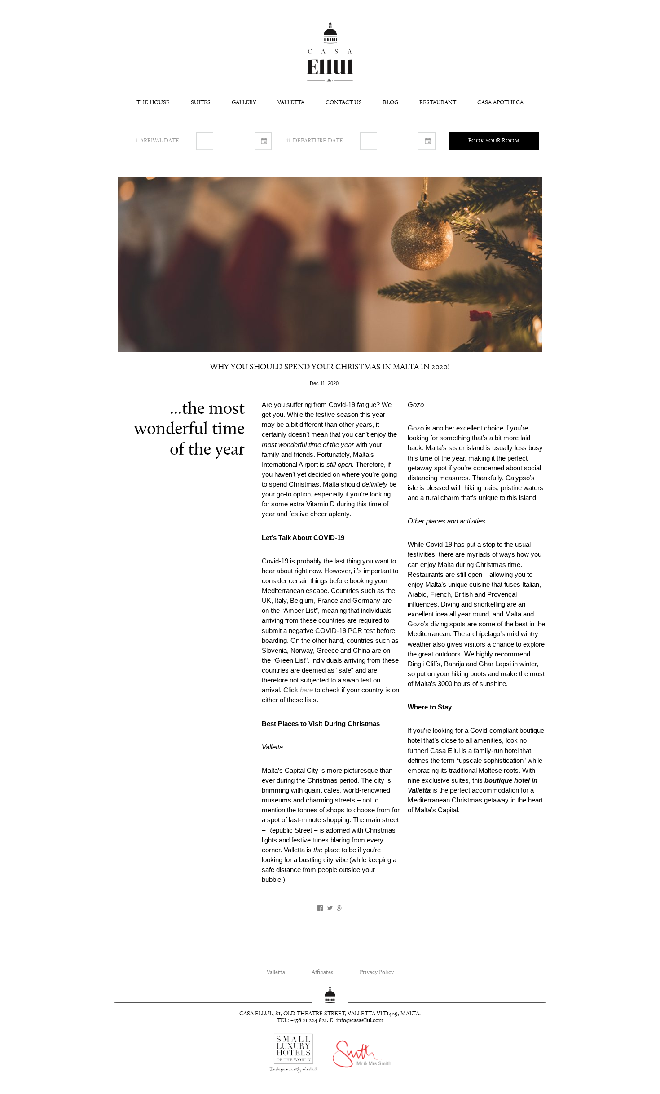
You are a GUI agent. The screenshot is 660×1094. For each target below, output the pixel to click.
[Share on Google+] (340, 908)
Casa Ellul (330, 52)
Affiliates (322, 972)
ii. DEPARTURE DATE (314, 141)
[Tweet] (330, 908)
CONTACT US (344, 103)
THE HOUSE (153, 103)
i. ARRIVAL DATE (157, 141)
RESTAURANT (437, 103)
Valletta (276, 972)
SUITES (201, 103)
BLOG (390, 103)
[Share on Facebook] (320, 908)
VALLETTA (290, 103)
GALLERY (244, 103)
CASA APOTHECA (500, 103)
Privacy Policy (377, 972)
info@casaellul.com (359, 1020)
